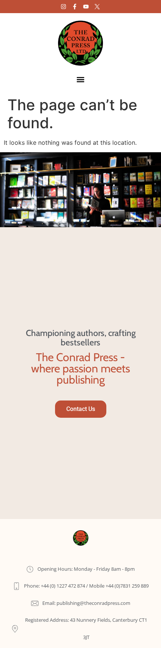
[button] (81, 79)
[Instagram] (63, 6)
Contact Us (80, 408)
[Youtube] (86, 6)
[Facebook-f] (75, 6)
